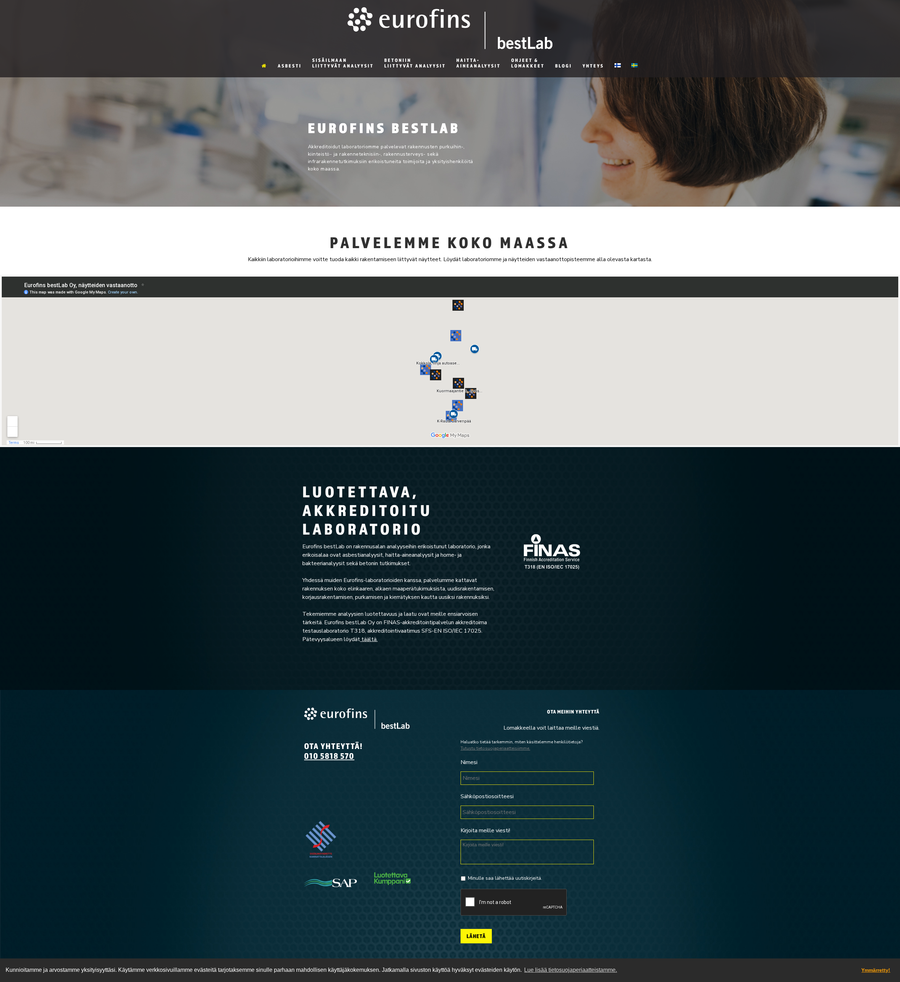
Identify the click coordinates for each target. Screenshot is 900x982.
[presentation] (514, 902)
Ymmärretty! (875, 970)
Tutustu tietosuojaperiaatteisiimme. (495, 748)
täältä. (369, 639)
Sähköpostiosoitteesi (487, 796)
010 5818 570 (329, 756)
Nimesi (469, 762)
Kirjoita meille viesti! (485, 830)
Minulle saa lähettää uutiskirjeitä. (505, 878)
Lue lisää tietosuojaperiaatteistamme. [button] (570, 970)
